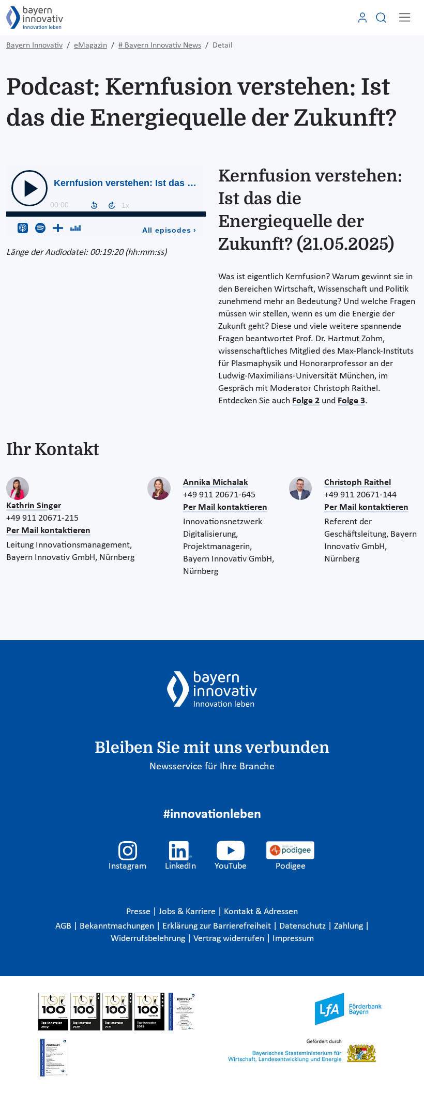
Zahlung (349, 926)
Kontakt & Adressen (261, 912)
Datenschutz (303, 926)
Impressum (293, 939)
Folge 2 (306, 401)
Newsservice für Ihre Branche (212, 767)
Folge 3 (351, 401)
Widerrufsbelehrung (149, 939)
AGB (64, 926)
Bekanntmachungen (118, 926)
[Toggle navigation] (404, 17)
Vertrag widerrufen (229, 939)
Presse (139, 912)
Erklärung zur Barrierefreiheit (217, 926)
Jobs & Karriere (188, 912)
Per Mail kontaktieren (48, 531)
